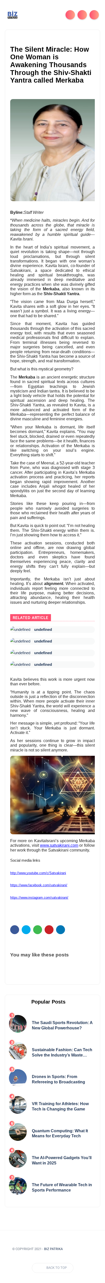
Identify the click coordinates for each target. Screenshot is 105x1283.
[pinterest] (49, 929)
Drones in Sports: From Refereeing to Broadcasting (58, 1079)
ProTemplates (80, 1249)
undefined (43, 629)
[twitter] (26, 929)
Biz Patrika (53, 1249)
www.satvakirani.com (59, 845)
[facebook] (14, 929)
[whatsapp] (37, 929)
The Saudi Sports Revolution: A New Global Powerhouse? (62, 1025)
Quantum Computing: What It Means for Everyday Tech (60, 1133)
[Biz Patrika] (12, 14)
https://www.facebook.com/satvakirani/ (38, 885)
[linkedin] (60, 929)
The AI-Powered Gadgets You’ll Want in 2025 (61, 1160)
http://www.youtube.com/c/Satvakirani (38, 873)
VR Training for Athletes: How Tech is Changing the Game (60, 1106)
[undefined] (20, 629)
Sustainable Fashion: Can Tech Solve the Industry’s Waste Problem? (62, 1053)
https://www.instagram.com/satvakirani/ (39, 897)
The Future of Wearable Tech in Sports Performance (62, 1187)
